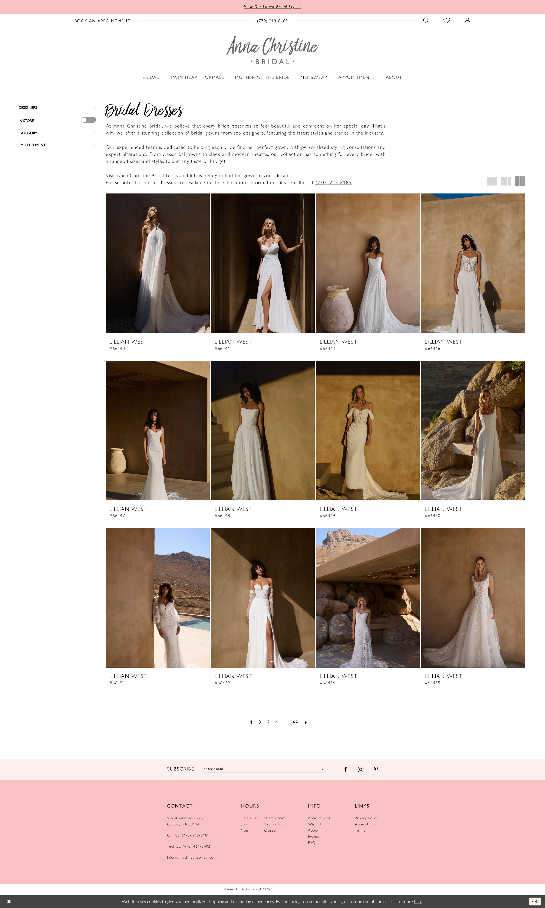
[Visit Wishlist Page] (446, 20)
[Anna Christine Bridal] (272, 50)
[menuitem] (102, 20)
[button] (467, 20)
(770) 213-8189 (334, 182)
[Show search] (426, 20)
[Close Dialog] (9, 901)
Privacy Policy (366, 818)
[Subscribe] (321, 769)
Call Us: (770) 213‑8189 (188, 835)
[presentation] (88, 120)
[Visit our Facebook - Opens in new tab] (345, 769)
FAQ (312, 842)
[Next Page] (306, 722)
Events (313, 836)
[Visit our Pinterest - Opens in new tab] (376, 769)
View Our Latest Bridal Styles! (272, 6)
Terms (360, 830)
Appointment (319, 818)
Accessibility (365, 824)
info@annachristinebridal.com (192, 857)
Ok (535, 901)
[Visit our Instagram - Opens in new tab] (360, 769)
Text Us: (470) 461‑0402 (189, 846)
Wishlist (314, 824)
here (418, 901)
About (313, 830)
